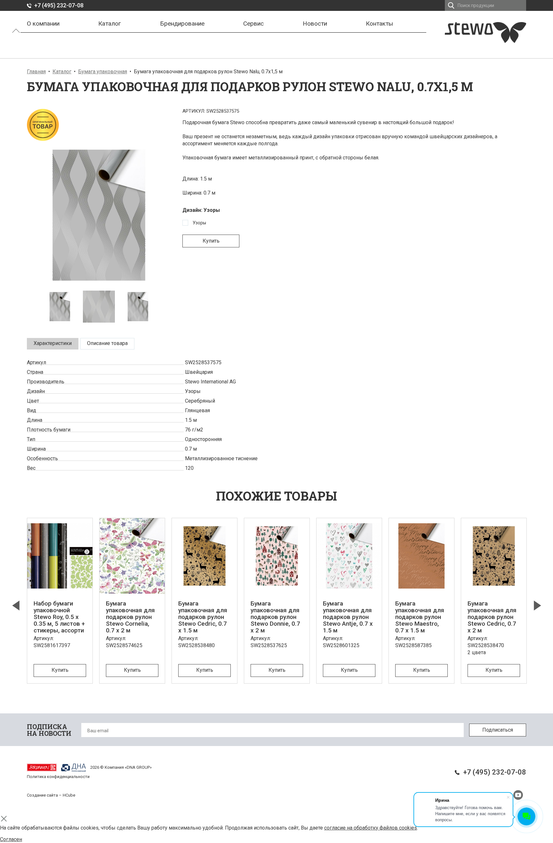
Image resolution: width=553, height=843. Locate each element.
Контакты (379, 23)
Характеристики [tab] (53, 343)
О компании (43, 23)
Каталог (109, 23)
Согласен (11, 839)
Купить (211, 241)
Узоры (199, 222)
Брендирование (182, 23)
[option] (99, 215)
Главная (36, 71)
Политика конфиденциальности (58, 776)
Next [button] (537, 605)
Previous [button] (15, 605)
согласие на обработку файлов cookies (370, 828)
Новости (315, 23)
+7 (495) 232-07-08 (59, 5)
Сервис (253, 23)
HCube (69, 795)
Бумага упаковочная (102, 71)
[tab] (52, 343)
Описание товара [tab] (107, 343)
